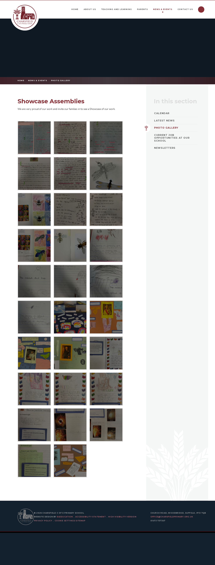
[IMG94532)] (106, 389)
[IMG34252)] (70, 209)
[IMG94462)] (106, 317)
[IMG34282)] (34, 245)
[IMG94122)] (70, 281)
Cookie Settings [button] (65, 521)
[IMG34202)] (70, 137)
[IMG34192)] (34, 173)
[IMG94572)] (34, 460)
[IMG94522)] (70, 389)
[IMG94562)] (106, 425)
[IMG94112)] (34, 281)
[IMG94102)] (106, 245)
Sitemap (80, 521)
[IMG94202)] (70, 317)
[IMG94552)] (70, 425)
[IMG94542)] (34, 425)
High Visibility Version (122, 517)
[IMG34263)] (106, 173)
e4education (65, 517)
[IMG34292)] (70, 245)
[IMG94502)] (106, 353)
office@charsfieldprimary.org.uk (171, 517)
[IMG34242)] (106, 209)
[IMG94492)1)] (70, 460)
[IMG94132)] (106, 281)
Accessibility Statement (90, 517)
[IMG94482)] (70, 353)
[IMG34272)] (34, 209)
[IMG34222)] (34, 137)
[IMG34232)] (106, 137)
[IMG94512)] (34, 389)
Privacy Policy (43, 521)
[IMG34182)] (70, 173)
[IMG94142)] (34, 317)
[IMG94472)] (34, 353)
